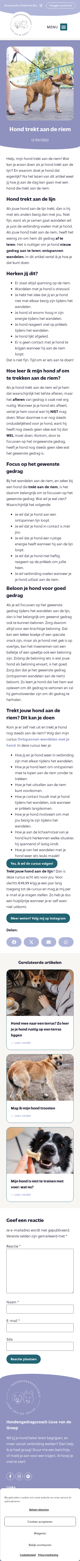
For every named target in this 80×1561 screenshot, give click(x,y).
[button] (63, 26)
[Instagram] (19, 1476)
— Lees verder (21, 1042)
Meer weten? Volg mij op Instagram (38, 918)
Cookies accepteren (40, 1522)
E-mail (13, 1321)
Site (9, 1339)
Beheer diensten (39, 1510)
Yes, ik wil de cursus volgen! (32, 863)
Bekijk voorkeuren (40, 1545)
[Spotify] (28, 1476)
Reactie (13, 1246)
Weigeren (40, 1533)
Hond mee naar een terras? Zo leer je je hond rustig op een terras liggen (40, 1029)
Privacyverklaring (48, 1555)
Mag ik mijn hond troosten (33, 1108)
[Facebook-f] (10, 1476)
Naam (12, 1302)
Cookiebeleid (28, 1555)
